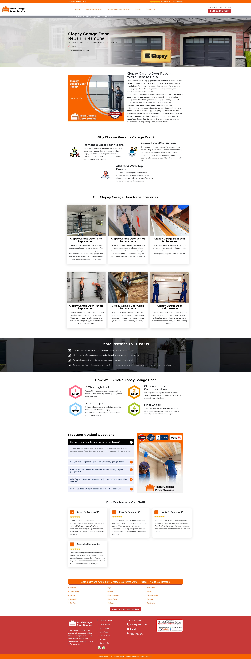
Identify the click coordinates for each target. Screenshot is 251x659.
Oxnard (110, 591)
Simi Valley (151, 588)
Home (77, 9)
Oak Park (73, 603)
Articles (103, 639)
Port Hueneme (113, 595)
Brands (138, 9)
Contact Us (150, 9)
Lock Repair (104, 632)
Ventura (150, 599)
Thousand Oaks (152, 595)
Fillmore (72, 595)
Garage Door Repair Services (118, 9)
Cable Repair (105, 624)
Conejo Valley (74, 591)
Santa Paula (112, 599)
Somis (149, 591)
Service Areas (105, 636)
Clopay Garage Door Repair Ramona (99, 17)
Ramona (78, 17)
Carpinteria (151, 603)
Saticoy (111, 603)
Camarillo (73, 588)
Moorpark (73, 599)
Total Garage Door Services (125, 657)
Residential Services (93, 9)
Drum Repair (105, 628)
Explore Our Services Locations (125, 609)
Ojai (109, 588)
